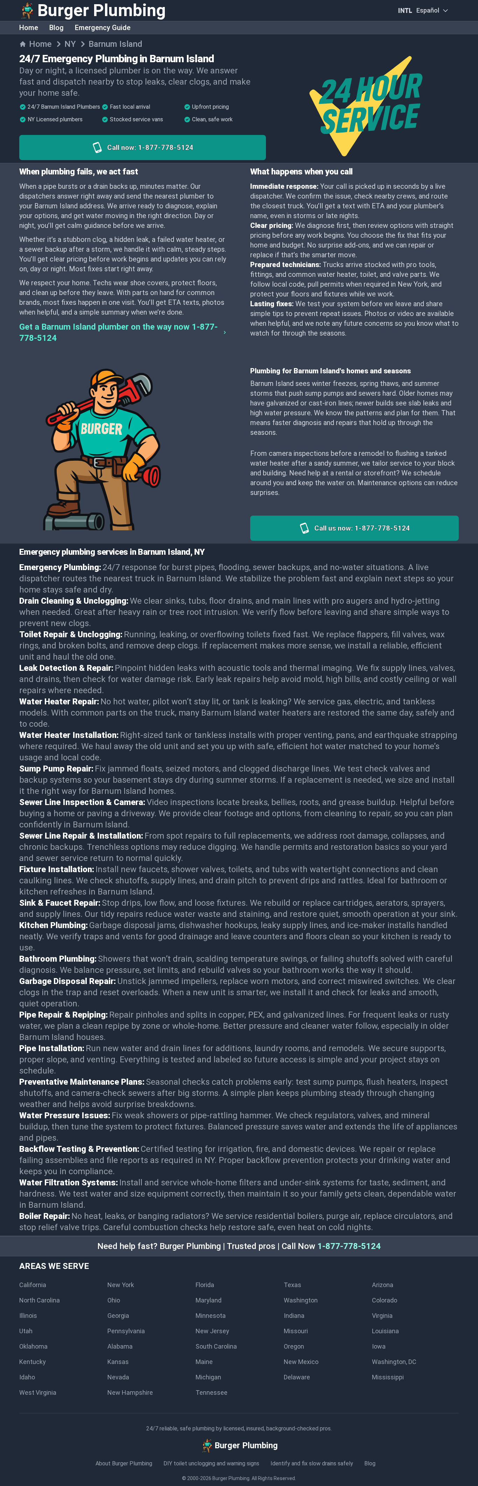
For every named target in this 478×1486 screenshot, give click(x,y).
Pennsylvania (126, 1331)
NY (70, 44)
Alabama (120, 1346)
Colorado (384, 1300)
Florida (205, 1284)
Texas (292, 1284)
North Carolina (39, 1300)
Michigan (208, 1377)
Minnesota (211, 1315)
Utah (26, 1331)
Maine (204, 1361)
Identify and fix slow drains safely (311, 1463)
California (32, 1284)
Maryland (209, 1300)
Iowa (379, 1346)
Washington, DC (394, 1361)
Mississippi (388, 1377)
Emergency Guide (103, 27)
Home (28, 27)
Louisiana (385, 1331)
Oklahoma (33, 1346)
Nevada (118, 1377)
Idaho (27, 1377)
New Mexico (301, 1361)
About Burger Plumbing (124, 1463)
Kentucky (32, 1361)
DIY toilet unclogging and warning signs (211, 1463)
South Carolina (216, 1346)
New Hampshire (130, 1392)
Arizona (382, 1284)
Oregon (294, 1346)
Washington (301, 1300)
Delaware (297, 1377)
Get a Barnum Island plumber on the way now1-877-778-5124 (118, 332)
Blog (56, 27)
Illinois (28, 1315)
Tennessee (211, 1392)
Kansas (118, 1361)
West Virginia (37, 1392)
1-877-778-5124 (349, 1246)
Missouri (296, 1331)
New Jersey (212, 1331)
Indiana (294, 1315)
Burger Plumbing (230, 1478)
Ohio (113, 1300)
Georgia (118, 1315)
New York (120, 1284)
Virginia (382, 1315)
